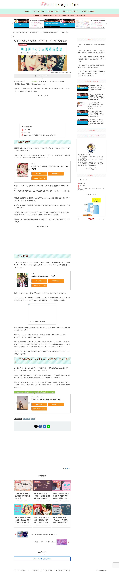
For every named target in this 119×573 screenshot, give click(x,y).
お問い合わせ (35, 570)
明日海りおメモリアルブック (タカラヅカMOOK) (46, 399)
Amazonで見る (39, 173)
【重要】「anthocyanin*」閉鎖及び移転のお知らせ (91, 45)
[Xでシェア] (36, 426)
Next (106, 24)
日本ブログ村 (48, 570)
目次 (25, 126)
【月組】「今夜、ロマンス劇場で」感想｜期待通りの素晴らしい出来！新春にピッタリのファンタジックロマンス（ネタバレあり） (91, 73)
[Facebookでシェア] (40, 426)
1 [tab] (58, 31)
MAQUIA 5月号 (27, 130)
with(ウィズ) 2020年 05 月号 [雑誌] (43, 276)
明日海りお (27, 418)
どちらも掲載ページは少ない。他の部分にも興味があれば (39, 135)
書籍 (33, 418)
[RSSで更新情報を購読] (94, 168)
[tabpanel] (21, 23)
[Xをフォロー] (87, 168)
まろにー (91, 152)
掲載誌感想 (18, 418)
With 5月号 (27, 132)
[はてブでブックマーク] (44, 426)
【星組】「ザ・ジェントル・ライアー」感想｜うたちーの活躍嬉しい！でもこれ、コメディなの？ (91, 51)
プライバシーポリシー (20, 570)
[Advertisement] (42, 109)
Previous (13, 24)
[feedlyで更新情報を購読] (91, 168)
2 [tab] (61, 31)
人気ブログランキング (64, 570)
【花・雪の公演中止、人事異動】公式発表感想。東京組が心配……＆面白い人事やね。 (91, 66)
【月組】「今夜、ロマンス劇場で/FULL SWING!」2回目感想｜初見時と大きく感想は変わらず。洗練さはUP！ (91, 59)
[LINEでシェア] (48, 426)
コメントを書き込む (43, 559)
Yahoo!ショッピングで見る (39, 178)
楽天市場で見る (56, 173)
